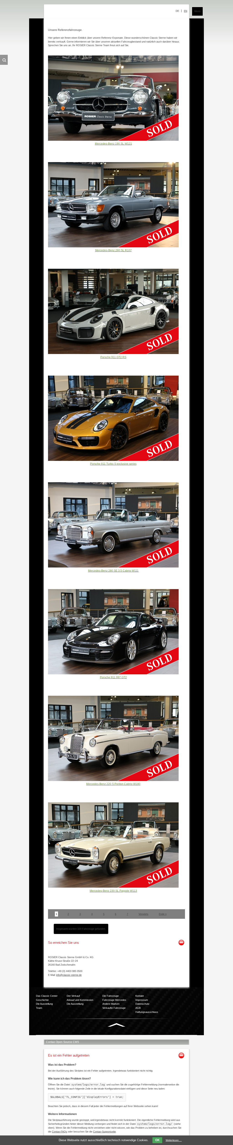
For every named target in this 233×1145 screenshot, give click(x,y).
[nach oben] (116, 1025)
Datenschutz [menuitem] (142, 1003)
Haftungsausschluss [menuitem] (146, 1012)
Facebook (97, 1035)
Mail (124, 1035)
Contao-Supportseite (104, 1131)
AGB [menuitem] (138, 1008)
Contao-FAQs (59, 1131)
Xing (115, 1035)
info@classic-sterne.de (69, 975)
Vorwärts (143, 914)
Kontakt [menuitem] (139, 995)
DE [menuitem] (177, 11)
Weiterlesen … (174, 1140)
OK (157, 1140)
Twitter (106, 1035)
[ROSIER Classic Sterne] (85, 12)
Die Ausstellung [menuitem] (44, 1003)
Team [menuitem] (39, 1008)
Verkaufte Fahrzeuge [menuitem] (114, 1008)
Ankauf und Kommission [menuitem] (80, 1000)
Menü (197, 11)
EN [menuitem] (185, 11)
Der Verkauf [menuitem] (73, 995)
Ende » (163, 914)
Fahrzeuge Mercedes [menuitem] (114, 1000)
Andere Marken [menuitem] (110, 1003)
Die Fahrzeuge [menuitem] (110, 995)
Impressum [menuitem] (141, 1000)
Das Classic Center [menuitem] (47, 995)
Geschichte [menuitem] (42, 1000)
